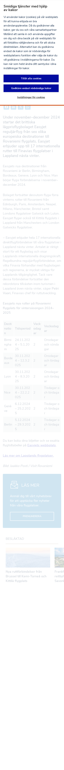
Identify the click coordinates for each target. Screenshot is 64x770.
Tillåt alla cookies (31, 78)
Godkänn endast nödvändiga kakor (31, 88)
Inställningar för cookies (31, 97)
